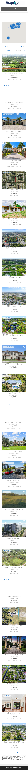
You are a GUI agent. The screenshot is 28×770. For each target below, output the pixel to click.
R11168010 (10, 303)
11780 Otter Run (14, 161)
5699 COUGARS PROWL (14, 568)
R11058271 (10, 536)
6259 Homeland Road (14, 73)
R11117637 (10, 187)
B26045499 (10, 448)
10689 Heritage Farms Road (14, 335)
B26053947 (10, 565)
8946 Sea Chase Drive (14, 190)
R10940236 (10, 245)
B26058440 (10, 710)
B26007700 (10, 100)
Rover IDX (24, 761)
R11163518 (10, 652)
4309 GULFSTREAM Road (14, 742)
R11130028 (10, 158)
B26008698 (10, 594)
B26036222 (10, 332)
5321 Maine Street (14, 538)
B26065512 (10, 623)
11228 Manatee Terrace (14, 626)
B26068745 (10, 361)
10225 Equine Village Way (14, 364)
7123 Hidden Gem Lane (14, 684)
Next (18, 752)
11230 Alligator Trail (14, 393)
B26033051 (10, 681)
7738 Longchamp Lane (14, 422)
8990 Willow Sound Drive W (14, 219)
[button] (13, 25)
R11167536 (10, 71)
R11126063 (10, 216)
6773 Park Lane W (14, 597)
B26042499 (10, 274)
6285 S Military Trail (14, 248)
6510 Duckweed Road (14, 509)
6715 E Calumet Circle (14, 655)
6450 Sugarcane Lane (14, 277)
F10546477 (10, 477)
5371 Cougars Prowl (14, 451)
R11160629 (10, 390)
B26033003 (10, 419)
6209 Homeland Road (14, 103)
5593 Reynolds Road (14, 132)
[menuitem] (10, 46)
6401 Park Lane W (14, 480)
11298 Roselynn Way (14, 713)
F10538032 (10, 507)
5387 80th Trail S (14, 306)
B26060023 (10, 129)
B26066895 (10, 739)
